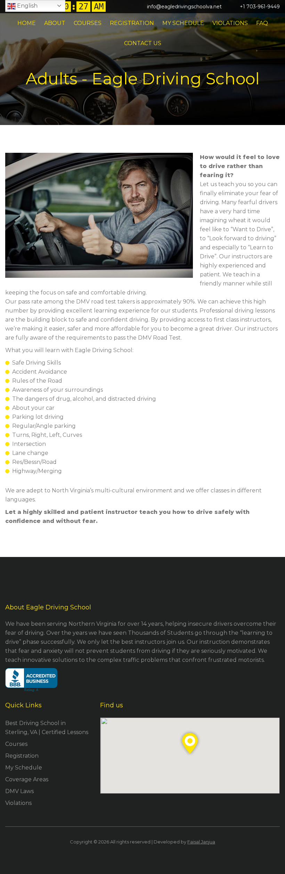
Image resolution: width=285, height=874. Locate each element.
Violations (230, 23)
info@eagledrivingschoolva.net (184, 6)
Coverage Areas (26, 779)
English (27, 5)
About (54, 23)
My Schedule (183, 23)
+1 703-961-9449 (260, 6)
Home (26, 23)
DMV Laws (19, 791)
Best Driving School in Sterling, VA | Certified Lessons (46, 727)
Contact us (142, 43)
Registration (132, 23)
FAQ (262, 23)
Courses (87, 23)
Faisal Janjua (201, 841)
